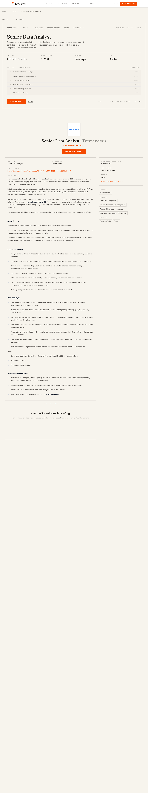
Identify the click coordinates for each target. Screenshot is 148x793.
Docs (92, 3)
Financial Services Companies (111, 209)
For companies (62, 3)
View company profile (74, 145)
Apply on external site (74, 151)
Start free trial (129, 3)
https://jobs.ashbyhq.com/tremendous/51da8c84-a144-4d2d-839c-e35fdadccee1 (39, 171)
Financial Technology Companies (112, 205)
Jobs (4, 11)
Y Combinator (105, 193)
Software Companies (108, 201)
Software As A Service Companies (113, 213)
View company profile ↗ (112, 181)
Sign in (115, 3)
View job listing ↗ (50, 403)
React (116, 221)
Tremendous (15, 11)
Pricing (75, 3)
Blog (85, 3)
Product (47, 3)
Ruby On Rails (105, 221)
